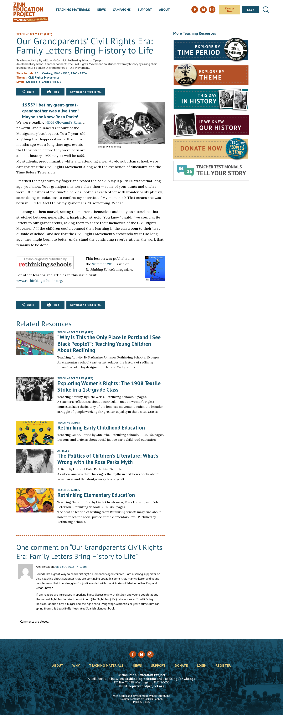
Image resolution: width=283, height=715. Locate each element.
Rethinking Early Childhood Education (101, 427)
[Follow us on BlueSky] (141, 654)
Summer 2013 (103, 264)
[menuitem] (72, 10)
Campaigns (122, 10)
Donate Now (229, 10)
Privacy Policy (141, 701)
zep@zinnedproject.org (146, 686)
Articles (63, 450)
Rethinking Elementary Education (96, 494)
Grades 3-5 (33, 82)
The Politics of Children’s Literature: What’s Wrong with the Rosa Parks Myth (107, 459)
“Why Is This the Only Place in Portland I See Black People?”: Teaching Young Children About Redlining (109, 344)
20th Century (43, 73)
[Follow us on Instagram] (150, 654)
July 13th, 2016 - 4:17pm (70, 566)
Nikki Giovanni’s (63, 122)
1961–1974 (79, 73)
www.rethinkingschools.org (39, 280)
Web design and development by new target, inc (141, 695)
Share (30, 91)
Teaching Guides (68, 422)
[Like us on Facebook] (132, 654)
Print (56, 91)
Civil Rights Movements (43, 77)
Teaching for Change (179, 679)
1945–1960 (61, 73)
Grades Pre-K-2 (51, 82)
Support (145, 10)
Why (76, 666)
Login (250, 10)
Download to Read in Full (85, 91)
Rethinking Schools (140, 679)
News (101, 10)
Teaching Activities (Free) (75, 332)
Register (223, 666)
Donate (181, 666)
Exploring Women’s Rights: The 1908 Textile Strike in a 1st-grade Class (109, 386)
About (164, 10)
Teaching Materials (72, 10)
